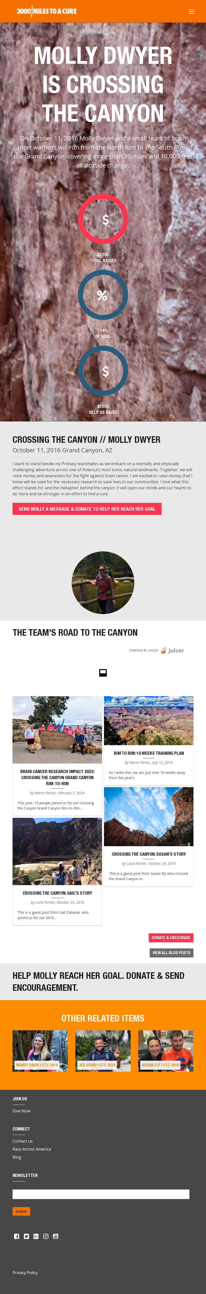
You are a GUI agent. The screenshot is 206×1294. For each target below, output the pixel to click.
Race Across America (32, 1149)
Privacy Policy (25, 1272)
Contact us (23, 1141)
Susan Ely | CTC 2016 (160, 1065)
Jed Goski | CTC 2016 (97, 1065)
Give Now (21, 1111)
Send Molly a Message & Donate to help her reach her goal (87, 509)
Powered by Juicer (143, 650)
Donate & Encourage (171, 937)
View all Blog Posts (171, 952)
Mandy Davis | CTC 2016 (37, 1065)
